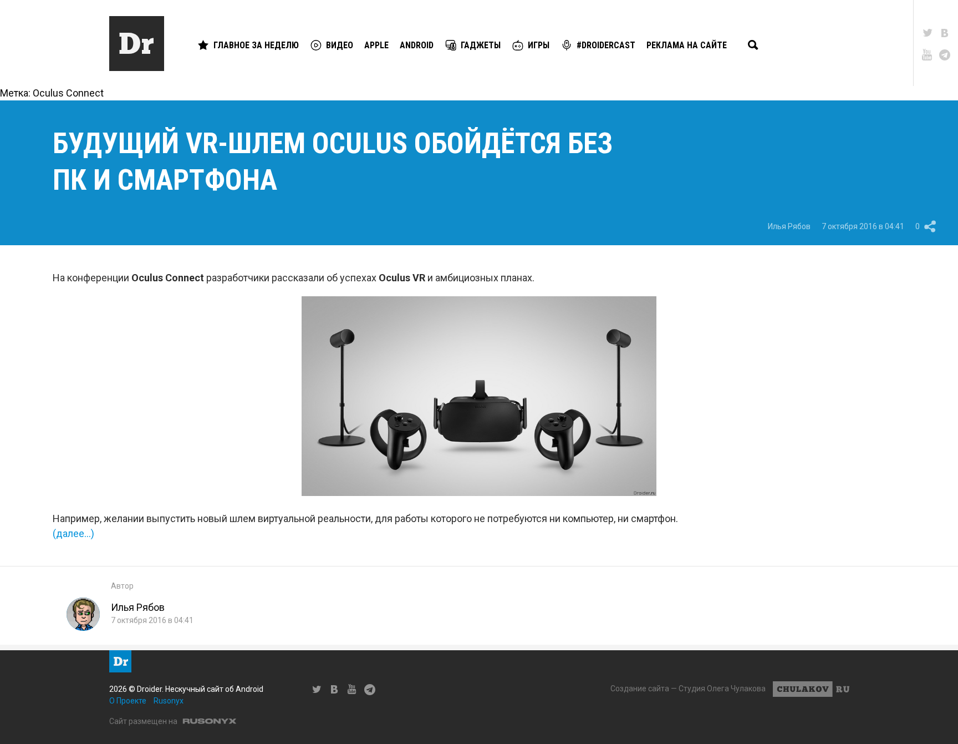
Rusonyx (169, 700)
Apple (376, 45)
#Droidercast (606, 45)
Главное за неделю (256, 45)
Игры (538, 45)
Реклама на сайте (686, 45)
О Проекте (127, 700)
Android (417, 45)
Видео (339, 45)
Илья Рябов (789, 226)
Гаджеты (481, 45)
